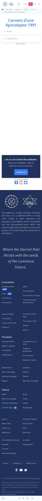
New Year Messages (30, 381)
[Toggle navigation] (18, 4)
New (25, 4)
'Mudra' (26, 376)
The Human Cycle (29, 321)
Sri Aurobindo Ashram (10, 440)
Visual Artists (28, 423)
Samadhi (5, 444)
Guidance (5, 327)
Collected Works (8, 341)
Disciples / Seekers (30, 419)
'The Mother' (7, 318)
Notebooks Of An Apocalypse (14, 12)
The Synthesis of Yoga (31, 295)
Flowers (5, 381)
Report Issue (31, 463)
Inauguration (28, 444)
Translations (6, 298)
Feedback (22, 44)
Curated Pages (9, 407)
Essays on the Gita (9, 323)
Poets (25, 428)
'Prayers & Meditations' (27, 349)
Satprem (18, 9)
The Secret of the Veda (29, 315)
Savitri (25, 287)
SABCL (6, 294)
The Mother (7, 337)
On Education (28, 355)
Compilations (7, 302)
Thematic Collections (10, 403)
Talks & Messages (8, 372)
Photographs (28, 407)
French (33, 9)
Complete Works (8, 288)
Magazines (6, 432)
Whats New (6, 423)
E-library (5, 390)
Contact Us (21, 172)
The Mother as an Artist (30, 342)
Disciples (9, 9)
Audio (25, 399)
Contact (5, 463)
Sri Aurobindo (8, 282)
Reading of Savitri (30, 360)
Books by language (9, 399)
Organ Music (7, 367)
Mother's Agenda (8, 346)
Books (26, 9)
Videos (25, 403)
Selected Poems (8, 314)
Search (4, 419)
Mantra (25, 330)
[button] (21, 31)
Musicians (27, 432)
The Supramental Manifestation (29, 301)
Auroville (26, 440)
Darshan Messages (9, 376)
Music (25, 394)
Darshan (5, 449)
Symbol (25, 325)
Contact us (6, 428)
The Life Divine (28, 291)
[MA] (8, 4)
